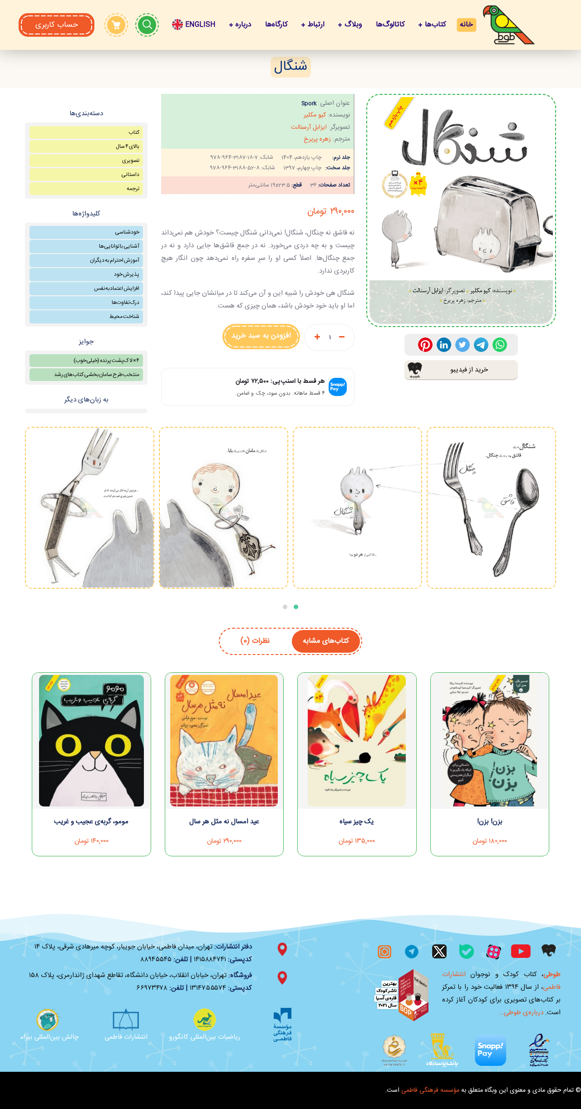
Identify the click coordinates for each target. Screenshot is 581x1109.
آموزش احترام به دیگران (114, 260)
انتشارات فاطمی (136, 1037)
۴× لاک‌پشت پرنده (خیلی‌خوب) (106, 360)
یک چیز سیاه (357, 822)
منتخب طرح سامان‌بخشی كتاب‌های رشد (96, 374)
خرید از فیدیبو (469, 370)
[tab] (326, 641)
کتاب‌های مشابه (326, 641)
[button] (56, 25)
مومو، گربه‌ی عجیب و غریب (91, 822)
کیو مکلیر (315, 115)
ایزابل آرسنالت (309, 127)
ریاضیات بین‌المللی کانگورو (214, 1037)
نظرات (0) (255, 641)
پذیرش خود (126, 274)
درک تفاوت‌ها (125, 302)
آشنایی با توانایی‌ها (119, 246)
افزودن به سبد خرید (261, 336)
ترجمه (133, 188)
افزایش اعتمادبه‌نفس (116, 288)
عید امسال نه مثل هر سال (224, 822)
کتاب (133, 132)
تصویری (130, 160)
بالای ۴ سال (127, 146)
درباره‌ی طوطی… (521, 1012)
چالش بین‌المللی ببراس (57, 1037)
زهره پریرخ (317, 139)
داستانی (130, 174)
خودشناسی (127, 232)
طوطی (552, 974)
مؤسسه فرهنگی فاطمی (430, 1090)
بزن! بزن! (489, 822)
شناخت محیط (124, 316)
